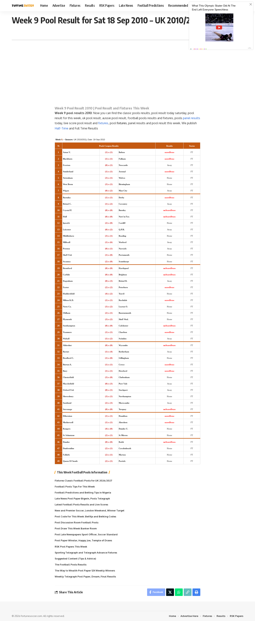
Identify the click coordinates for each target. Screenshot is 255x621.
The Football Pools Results (70, 564)
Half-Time (61, 128)
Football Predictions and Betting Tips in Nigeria (83, 492)
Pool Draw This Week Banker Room (76, 528)
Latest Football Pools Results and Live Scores (81, 504)
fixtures (103, 123)
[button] (188, 592)
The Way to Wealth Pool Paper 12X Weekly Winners (85, 570)
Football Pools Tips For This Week (75, 486)
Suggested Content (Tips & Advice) (75, 558)
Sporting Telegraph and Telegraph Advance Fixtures (86, 552)
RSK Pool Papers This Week (71, 546)
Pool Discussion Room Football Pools (76, 522)
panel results (191, 118)
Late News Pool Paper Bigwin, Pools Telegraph (82, 498)
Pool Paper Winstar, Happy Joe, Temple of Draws (83, 540)
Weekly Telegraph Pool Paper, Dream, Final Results (85, 576)
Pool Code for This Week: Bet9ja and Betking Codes (85, 516)
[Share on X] (170, 592)
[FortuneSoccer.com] (23, 5)
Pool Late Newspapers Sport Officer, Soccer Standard (86, 534)
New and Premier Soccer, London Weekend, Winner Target (89, 510)
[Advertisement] (127, 72)
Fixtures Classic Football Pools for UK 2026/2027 (83, 480)
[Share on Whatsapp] (179, 592)
